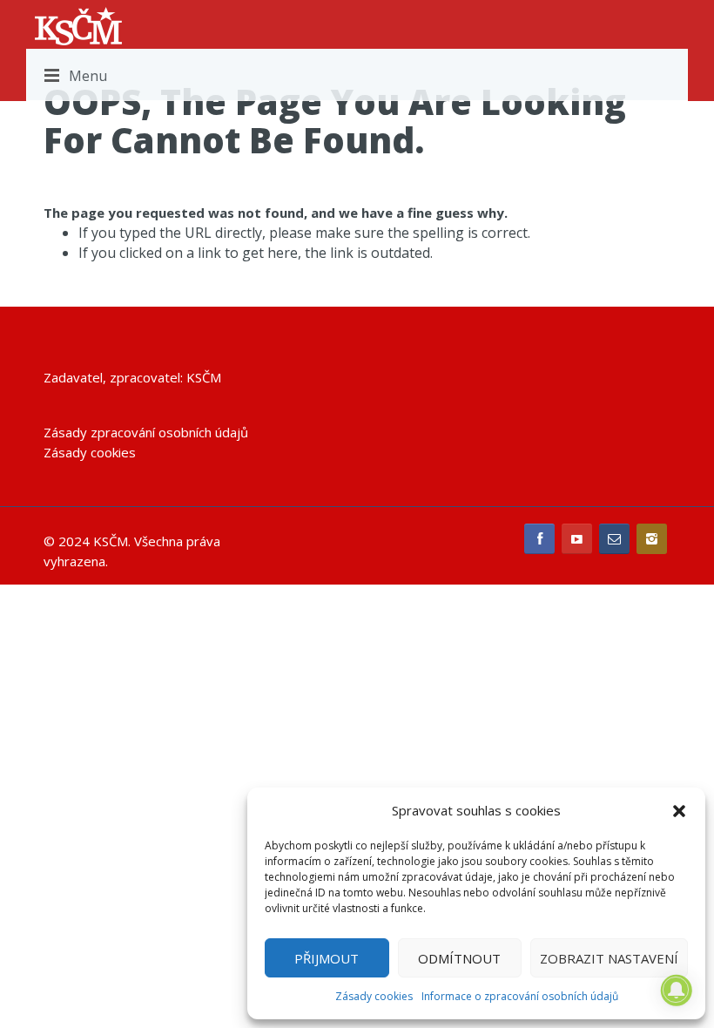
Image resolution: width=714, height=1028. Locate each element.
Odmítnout (459, 958)
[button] (679, 811)
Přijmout (326, 958)
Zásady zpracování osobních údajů (146, 432)
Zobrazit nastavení (609, 958)
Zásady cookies (374, 996)
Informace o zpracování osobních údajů (519, 996)
